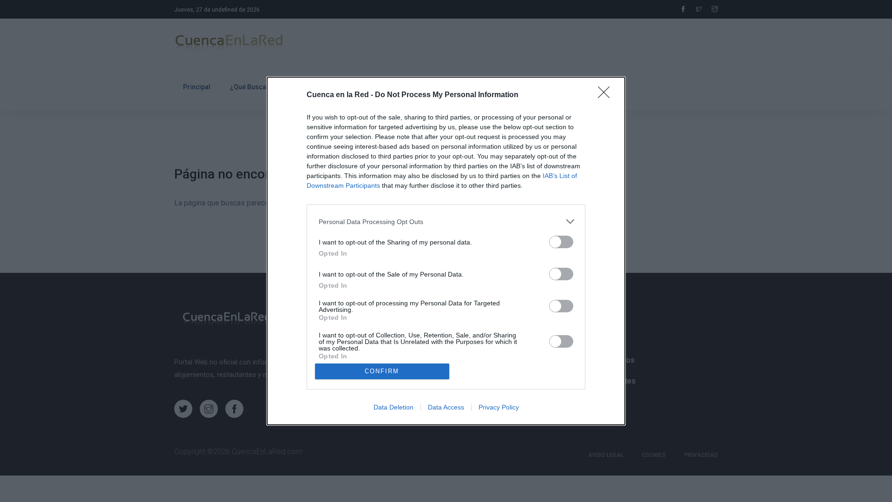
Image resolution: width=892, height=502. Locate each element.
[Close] (607, 95)
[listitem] (446, 221)
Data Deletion (393, 407)
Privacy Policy (499, 407)
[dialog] (446, 251)
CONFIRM (382, 371)
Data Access (446, 407)
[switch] (561, 242)
